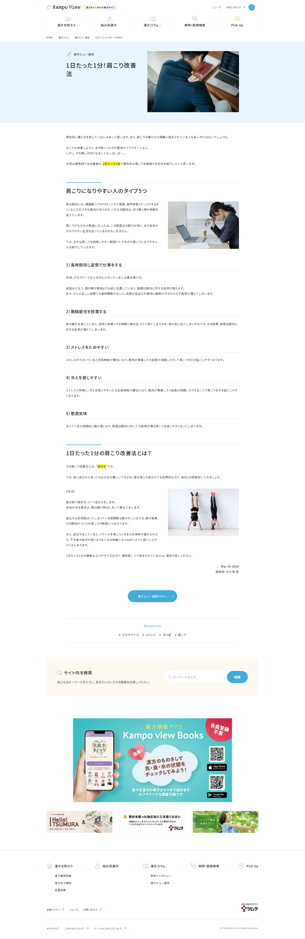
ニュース (216, 7)
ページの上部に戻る (292, 850)
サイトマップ (53, 928)
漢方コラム (158, 866)
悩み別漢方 (110, 866)
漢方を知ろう (64, 866)
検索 (237, 677)
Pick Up (252, 866)
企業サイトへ (53, 909)
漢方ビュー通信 (160, 883)
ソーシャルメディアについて (108, 928)
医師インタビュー (161, 876)
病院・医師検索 (208, 866)
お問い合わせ (233, 7)
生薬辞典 (60, 890)
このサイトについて (75, 928)
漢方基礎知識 (63, 876)
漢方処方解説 (63, 883)
